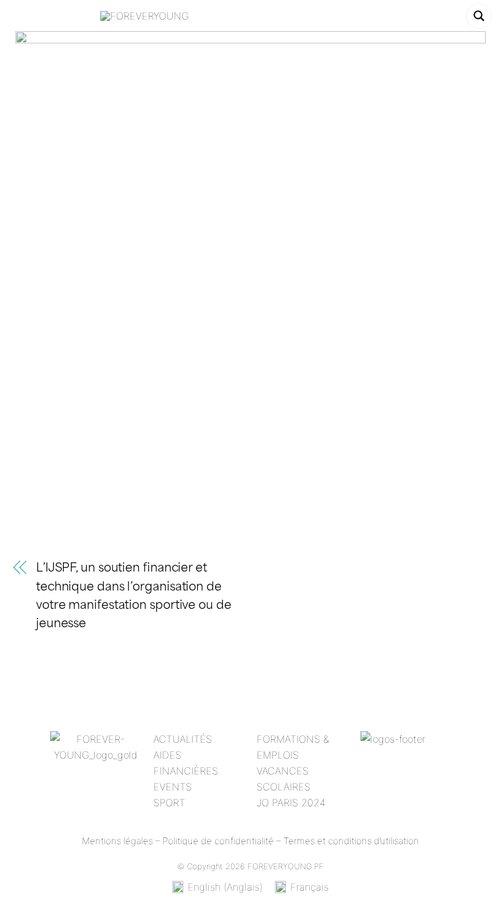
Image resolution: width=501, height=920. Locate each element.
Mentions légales (117, 841)
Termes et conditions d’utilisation (351, 841)
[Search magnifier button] (479, 16)
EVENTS (172, 787)
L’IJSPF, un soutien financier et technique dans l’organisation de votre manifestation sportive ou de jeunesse (134, 596)
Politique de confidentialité (218, 841)
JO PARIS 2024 (291, 803)
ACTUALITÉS (182, 739)
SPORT (169, 803)
